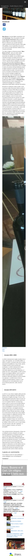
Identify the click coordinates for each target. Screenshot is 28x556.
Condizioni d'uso (6, 364)
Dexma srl (23, 366)
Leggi (5, 259)
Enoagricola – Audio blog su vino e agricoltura (12, 6)
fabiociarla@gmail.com (8, 355)
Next (6, 118)
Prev (3, 118)
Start (3, 120)
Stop (3, 121)
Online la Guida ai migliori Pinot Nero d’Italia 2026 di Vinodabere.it (15, 297)
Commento (5, 229)
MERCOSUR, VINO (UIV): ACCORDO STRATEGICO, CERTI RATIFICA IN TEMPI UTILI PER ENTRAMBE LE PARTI (15, 304)
